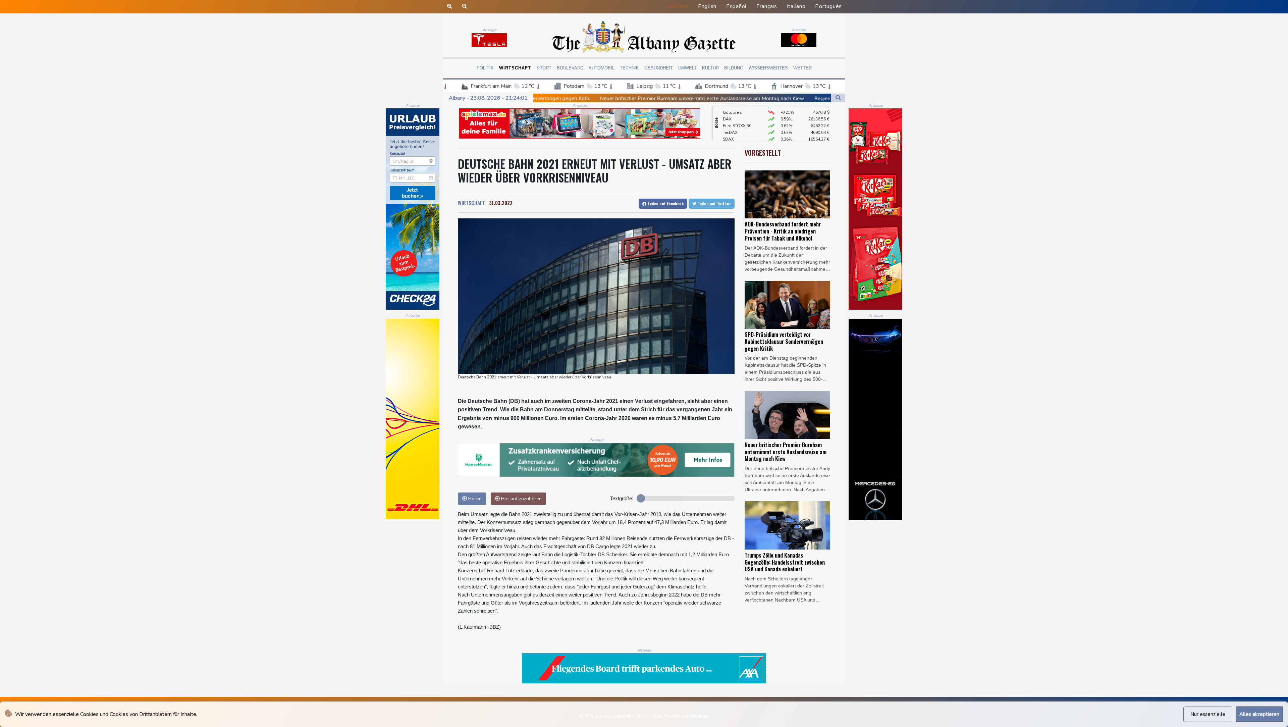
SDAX (728, 123)
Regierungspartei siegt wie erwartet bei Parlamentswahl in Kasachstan (769, 98)
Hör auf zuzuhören (521, 498)
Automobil (601, 67)
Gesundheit (658, 67)
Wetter (802, 67)
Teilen (665, 203)
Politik (485, 67)
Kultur (710, 67)
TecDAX (730, 116)
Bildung (733, 67)
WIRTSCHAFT (471, 202)
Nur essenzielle (1207, 714)
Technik (629, 67)
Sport (543, 67)
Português (828, 6)
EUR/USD (731, 137)
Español (736, 6)
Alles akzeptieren (1259, 714)
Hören (474, 498)
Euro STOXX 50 (737, 110)
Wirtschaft (515, 67)
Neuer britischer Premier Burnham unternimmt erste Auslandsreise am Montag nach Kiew (575, 98)
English (707, 6)
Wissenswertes (768, 67)
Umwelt (687, 67)
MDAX (729, 130)
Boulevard (570, 67)
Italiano (796, 6)
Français (766, 6)
